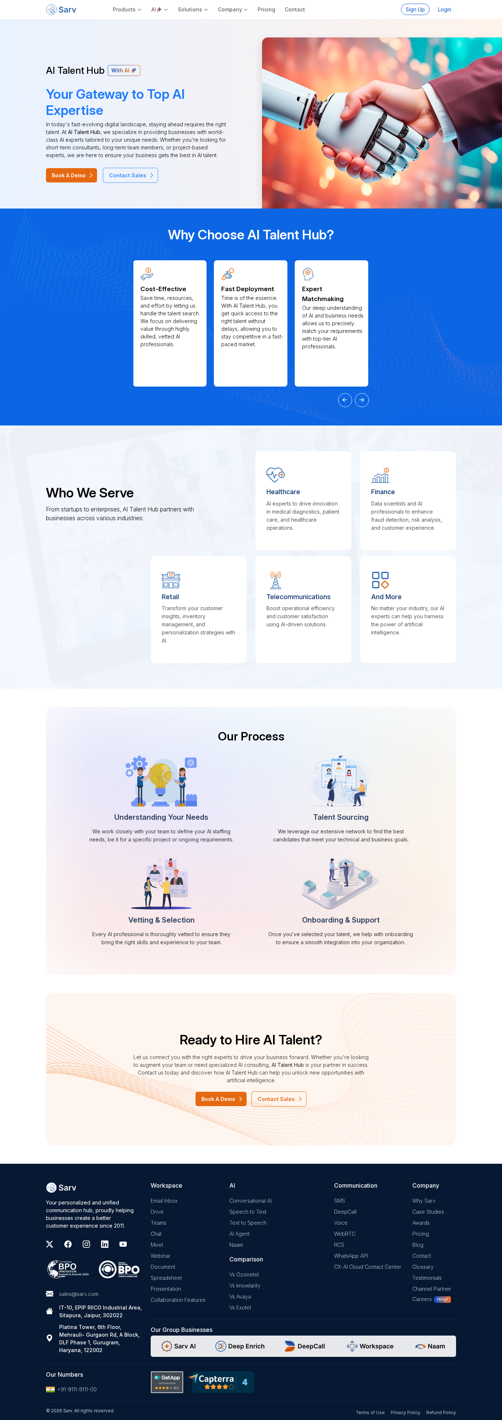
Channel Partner (431, 1289)
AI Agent (239, 1234)
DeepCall (345, 1212)
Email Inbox (164, 1201)
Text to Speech (247, 1223)
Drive (157, 1212)
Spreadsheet (166, 1278)
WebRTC (344, 1234)
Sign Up (415, 9)
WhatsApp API (351, 1256)
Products (124, 9)
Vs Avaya (240, 1296)
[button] (160, 9)
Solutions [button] (190, 9)
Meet (157, 1245)
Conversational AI (250, 1201)
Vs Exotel (240, 1307)
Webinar (161, 1256)
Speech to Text (247, 1212)
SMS (339, 1201)
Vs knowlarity (245, 1285)
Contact (295, 9)
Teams (158, 1223)
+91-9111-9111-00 (77, 1389)
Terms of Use (370, 1412)
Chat (156, 1234)
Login (444, 9)
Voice (341, 1223)
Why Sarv (423, 1201)
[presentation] (345, 400)
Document (163, 1267)
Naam (236, 1245)
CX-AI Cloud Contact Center (367, 1267)
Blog (417, 1245)
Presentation (166, 1289)
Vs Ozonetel (244, 1274)
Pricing (266, 9)
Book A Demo (69, 175)
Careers (422, 1299)
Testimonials (427, 1278)
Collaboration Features (178, 1300)
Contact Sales (127, 175)
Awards (421, 1223)
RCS (339, 1245)
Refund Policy (441, 1412)
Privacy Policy (405, 1412)
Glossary (423, 1267)
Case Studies (428, 1212)
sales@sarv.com (78, 1294)
